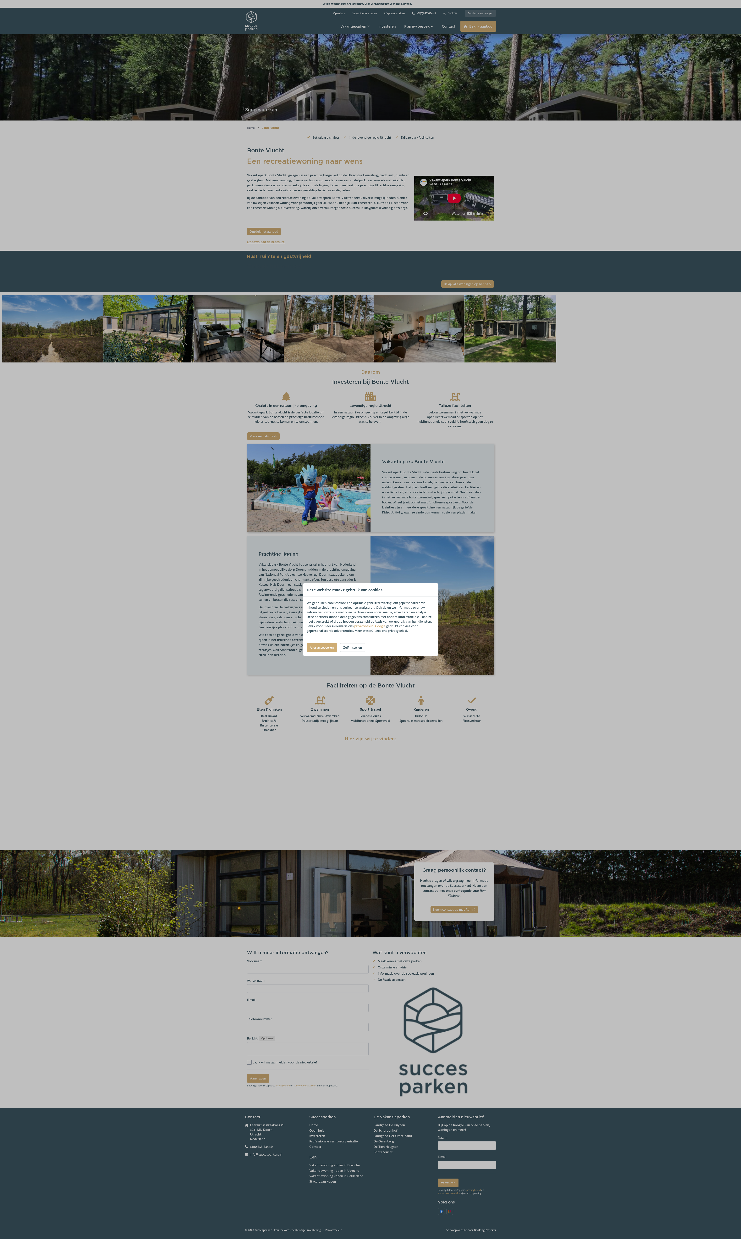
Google (380, 626)
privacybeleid (363, 626)
